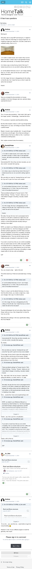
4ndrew (4, 23)
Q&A (13, 25)
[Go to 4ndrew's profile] (2, 30)
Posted (12, 31)
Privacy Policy (20, 567)
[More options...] (30, 30)
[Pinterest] (24, 6)
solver (7, 92)
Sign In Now (16, 546)
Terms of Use (10, 567)
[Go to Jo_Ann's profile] (2, 454)
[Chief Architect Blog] (29, 6)
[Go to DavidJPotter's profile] (2, 146)
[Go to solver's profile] (2, 93)
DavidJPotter (9, 145)
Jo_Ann (7, 453)
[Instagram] (21, 6)
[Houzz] (26, 6)
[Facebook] (15, 6)
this (17, 116)
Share (16, 553)
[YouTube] (18, 6)
